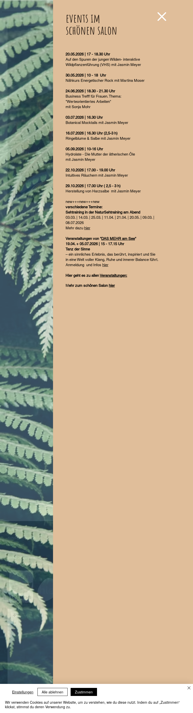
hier (87, 228)
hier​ (112, 285)
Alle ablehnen (52, 691)
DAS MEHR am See (118, 238)
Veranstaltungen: (113, 275)
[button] (162, 16)
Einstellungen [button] (22, 691)
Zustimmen (84, 691)
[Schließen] (189, 688)
